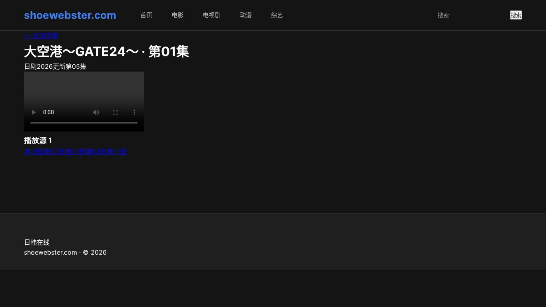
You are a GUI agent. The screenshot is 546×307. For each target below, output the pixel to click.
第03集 (74, 151)
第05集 (116, 151)
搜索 (516, 15)
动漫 (246, 15)
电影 (177, 15)
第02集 (54, 151)
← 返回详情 (41, 36)
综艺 (277, 15)
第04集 (95, 151)
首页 (146, 15)
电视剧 (212, 15)
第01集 (34, 151)
